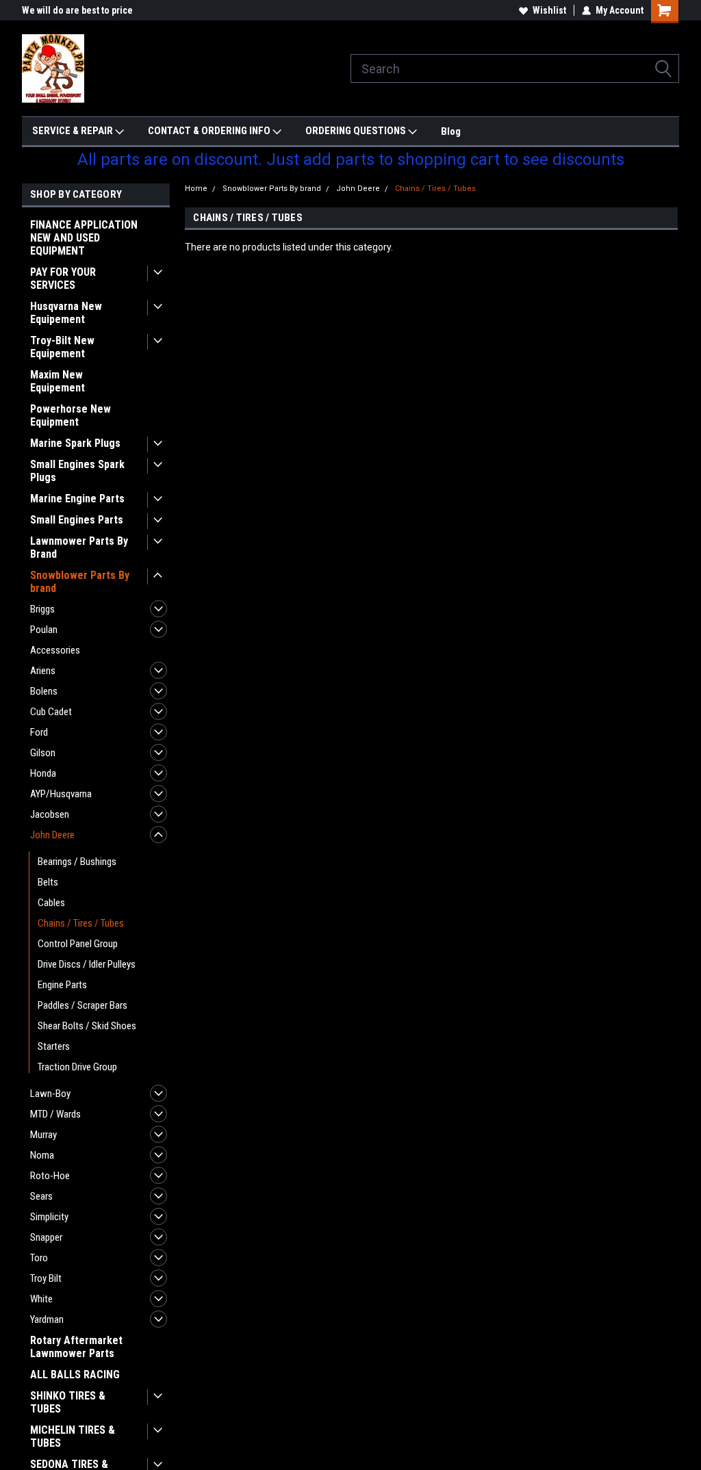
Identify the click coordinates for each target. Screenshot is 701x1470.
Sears (41, 1196)
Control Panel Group (78, 944)
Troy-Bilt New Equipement (62, 347)
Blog (451, 131)
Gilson (42, 753)
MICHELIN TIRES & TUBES (72, 1436)
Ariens (42, 671)
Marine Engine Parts (77, 498)
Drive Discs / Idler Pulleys (87, 964)
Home (196, 188)
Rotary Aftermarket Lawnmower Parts (76, 1347)
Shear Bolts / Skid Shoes (87, 1026)
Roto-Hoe (50, 1176)
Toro (39, 1258)
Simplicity (49, 1217)
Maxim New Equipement (57, 381)
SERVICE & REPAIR (73, 131)
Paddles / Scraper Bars (82, 1005)
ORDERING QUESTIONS (356, 131)
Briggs (42, 609)
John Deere (52, 835)
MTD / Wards (55, 1114)
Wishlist (549, 10)
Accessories (55, 650)
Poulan (44, 629)
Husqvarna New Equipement (66, 313)
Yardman (47, 1319)
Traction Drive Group (77, 1067)
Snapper (46, 1237)
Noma (42, 1155)
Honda (43, 773)
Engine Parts (62, 985)
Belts (48, 882)
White (41, 1299)
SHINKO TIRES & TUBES (67, 1402)
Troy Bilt (46, 1278)
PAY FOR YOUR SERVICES (63, 279)
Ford (39, 732)
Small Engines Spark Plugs (77, 471)
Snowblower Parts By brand (79, 582)
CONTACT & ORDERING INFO (210, 131)
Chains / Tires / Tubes (81, 923)
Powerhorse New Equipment (70, 415)
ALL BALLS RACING (75, 1374)
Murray (43, 1135)
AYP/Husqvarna (61, 794)
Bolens (44, 691)
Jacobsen (49, 814)
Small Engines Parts (76, 519)
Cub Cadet (51, 712)
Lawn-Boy (50, 1093)
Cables (51, 903)
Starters (54, 1046)
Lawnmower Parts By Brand (79, 547)
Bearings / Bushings (77, 861)
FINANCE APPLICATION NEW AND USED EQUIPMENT (84, 237)
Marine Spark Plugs (75, 443)
